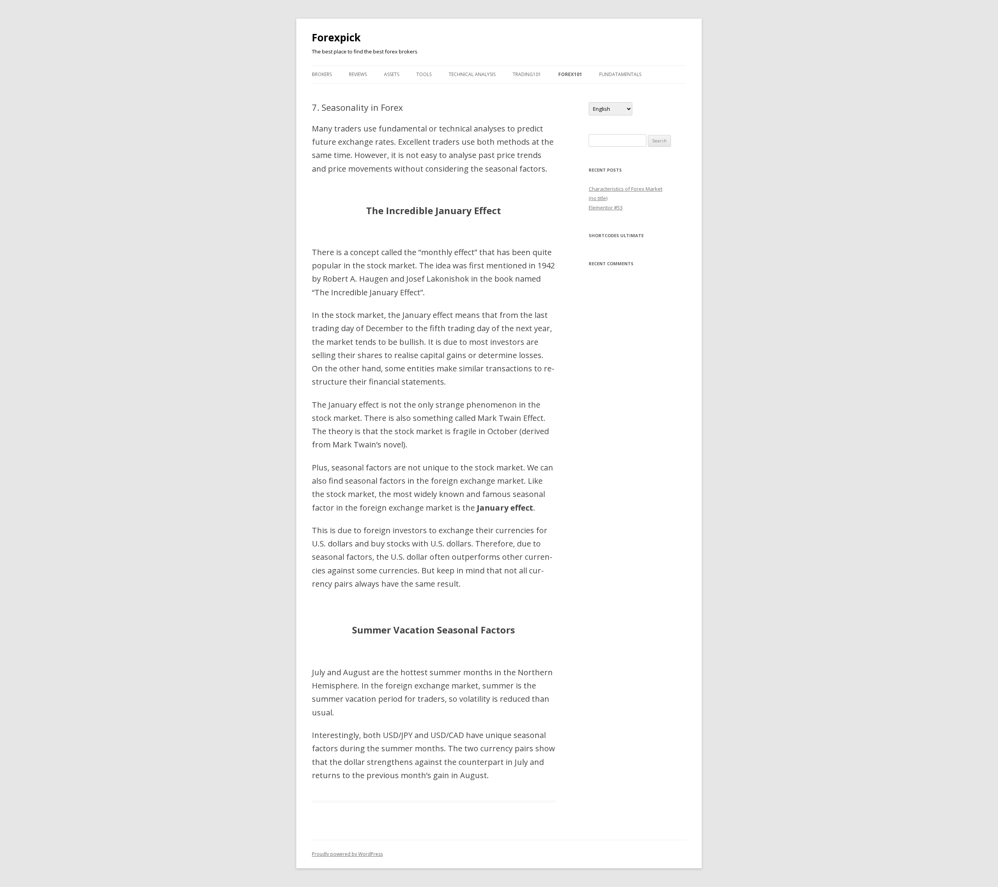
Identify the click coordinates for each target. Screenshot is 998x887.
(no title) (598, 198)
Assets (391, 74)
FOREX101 (570, 74)
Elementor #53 (606, 207)
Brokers (322, 74)
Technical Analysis (472, 74)
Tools (424, 74)
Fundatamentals (620, 74)
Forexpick (336, 37)
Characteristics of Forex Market (625, 188)
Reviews (358, 74)
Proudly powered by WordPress (347, 854)
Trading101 (527, 74)
